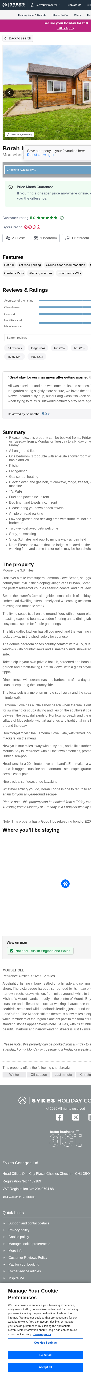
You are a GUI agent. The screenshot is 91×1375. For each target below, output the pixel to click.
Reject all (45, 1355)
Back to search (20, 38)
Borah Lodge (21, 148)
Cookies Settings (45, 1342)
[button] (9, 92)
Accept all (45, 1367)
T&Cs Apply (65, 28)
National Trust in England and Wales (42, 951)
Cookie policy (42, 1334)
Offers (77, 15)
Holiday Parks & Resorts (32, 15)
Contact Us (74, 5)
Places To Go (60, 15)
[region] (45, 1329)
